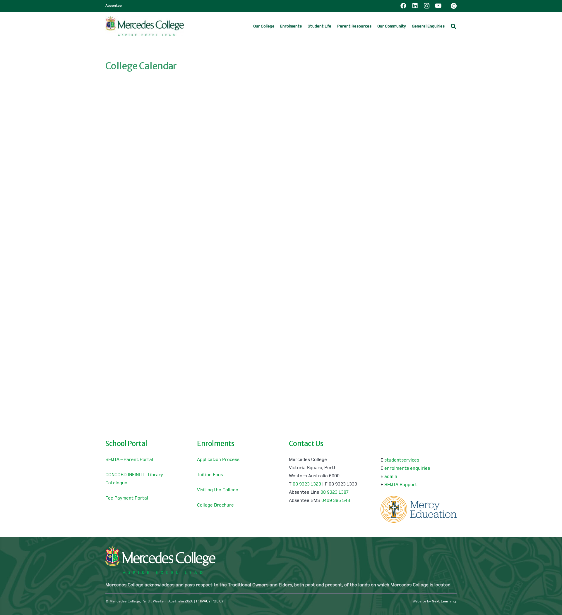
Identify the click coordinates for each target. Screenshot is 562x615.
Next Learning (444, 601)
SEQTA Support (400, 485)
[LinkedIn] (415, 6)
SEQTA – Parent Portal (129, 459)
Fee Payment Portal (126, 498)
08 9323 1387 (335, 492)
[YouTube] (438, 6)
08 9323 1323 (307, 484)
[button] (448, 26)
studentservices (401, 460)
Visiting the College (217, 490)
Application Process (218, 459)
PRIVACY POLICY (210, 601)
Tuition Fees (210, 475)
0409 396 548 (335, 500)
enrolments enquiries (407, 468)
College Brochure (215, 505)
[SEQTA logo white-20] (454, 6)
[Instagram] (427, 6)
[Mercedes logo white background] (144, 26)
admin (390, 476)
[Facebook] (403, 6)
